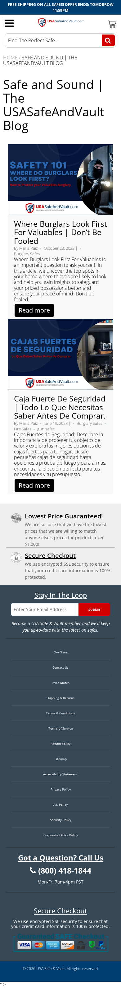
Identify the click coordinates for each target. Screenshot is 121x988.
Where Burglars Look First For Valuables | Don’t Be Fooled (60, 232)
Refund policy (60, 743)
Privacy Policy (61, 789)
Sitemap (61, 759)
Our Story (61, 652)
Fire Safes (22, 429)
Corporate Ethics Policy (60, 835)
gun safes (46, 429)
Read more (34, 310)
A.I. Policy (60, 804)
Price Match (60, 682)
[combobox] (60, 40)
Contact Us (60, 667)
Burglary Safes (27, 254)
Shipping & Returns (60, 698)
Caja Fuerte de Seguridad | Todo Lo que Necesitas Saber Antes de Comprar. (60, 407)
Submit (94, 609)
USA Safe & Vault (50, 968)
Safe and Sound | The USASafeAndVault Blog (53, 105)
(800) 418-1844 (64, 870)
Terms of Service (60, 728)
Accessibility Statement (60, 774)
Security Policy (60, 820)
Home (10, 57)
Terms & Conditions (60, 713)
